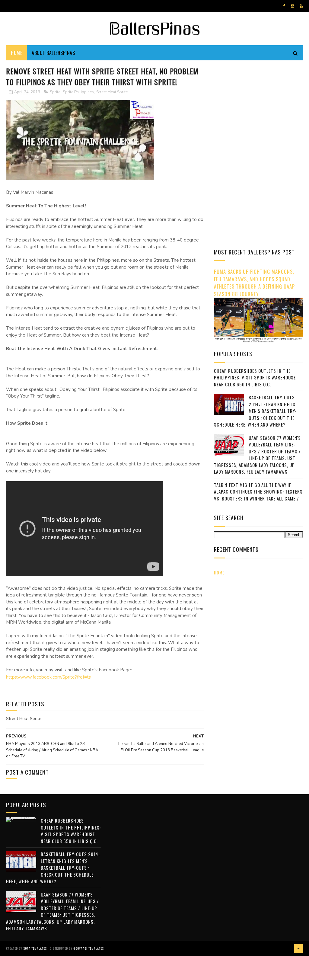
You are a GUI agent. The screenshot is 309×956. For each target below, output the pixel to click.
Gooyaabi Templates (88, 948)
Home (16, 52)
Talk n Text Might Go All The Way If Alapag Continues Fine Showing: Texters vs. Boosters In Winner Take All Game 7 (258, 491)
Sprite (55, 92)
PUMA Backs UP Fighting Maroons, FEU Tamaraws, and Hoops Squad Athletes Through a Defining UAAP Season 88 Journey (254, 283)
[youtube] (301, 6)
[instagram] (292, 6)
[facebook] (284, 6)
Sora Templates (35, 948)
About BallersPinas (53, 52)
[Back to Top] (298, 948)
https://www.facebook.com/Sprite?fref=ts (48, 677)
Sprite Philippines (78, 92)
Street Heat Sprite (112, 92)
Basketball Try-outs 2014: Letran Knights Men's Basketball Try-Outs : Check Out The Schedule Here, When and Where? (255, 411)
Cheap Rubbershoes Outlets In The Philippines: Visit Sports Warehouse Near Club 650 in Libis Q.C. (255, 377)
